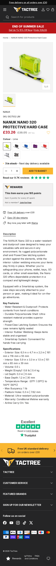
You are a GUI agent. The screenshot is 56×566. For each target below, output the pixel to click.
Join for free (25, 202)
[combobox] (28, 17)
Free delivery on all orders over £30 (28, 2)
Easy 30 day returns (17, 217)
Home (5, 38)
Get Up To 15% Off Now (20, 30)
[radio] (7, 146)
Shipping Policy (25, 556)
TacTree (13, 551)
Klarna (35, 223)
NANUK (6, 112)
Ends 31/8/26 (40, 30)
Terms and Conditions (28, 558)
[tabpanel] (28, 322)
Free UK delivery (16, 212)
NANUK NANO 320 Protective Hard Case (29, 38)
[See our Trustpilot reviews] (40, 178)
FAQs (37, 556)
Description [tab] (9, 234)
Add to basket (38, 171)
